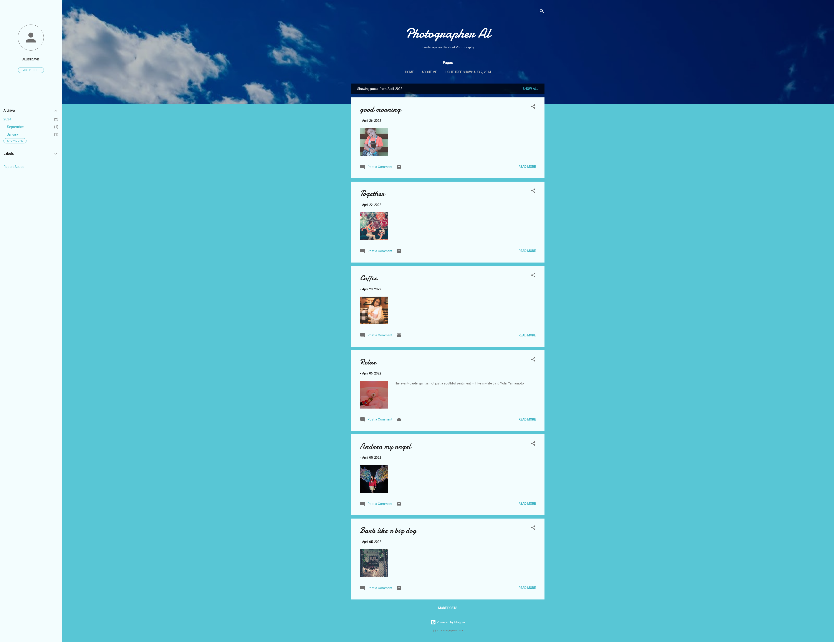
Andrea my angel (385, 446)
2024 (7, 119)
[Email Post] (399, 168)
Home (409, 72)
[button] (533, 107)
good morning (380, 109)
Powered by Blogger (450, 622)
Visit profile (31, 70)
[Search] (541, 11)
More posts (447, 608)
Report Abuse (13, 167)
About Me (429, 72)
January (13, 134)
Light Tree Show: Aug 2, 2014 (468, 72)
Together (372, 193)
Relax (368, 362)
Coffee (368, 278)
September (15, 127)
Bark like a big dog (388, 530)
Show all (530, 89)
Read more (527, 167)
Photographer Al (447, 33)
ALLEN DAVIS (31, 59)
